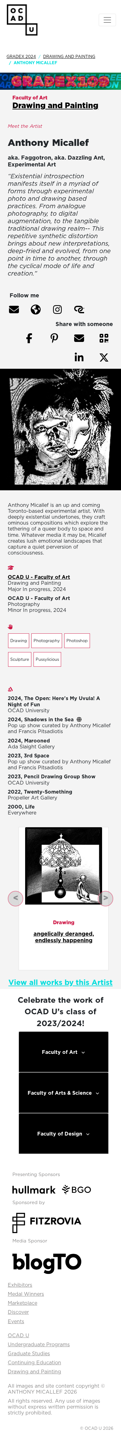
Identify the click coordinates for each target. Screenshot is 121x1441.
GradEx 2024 (21, 56)
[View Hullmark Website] (36, 1189)
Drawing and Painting (69, 56)
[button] (14, 309)
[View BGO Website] (79, 1189)
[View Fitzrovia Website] (46, 1222)
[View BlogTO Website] (46, 1262)
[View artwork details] (63, 865)
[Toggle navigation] (107, 20)
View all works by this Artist (60, 982)
